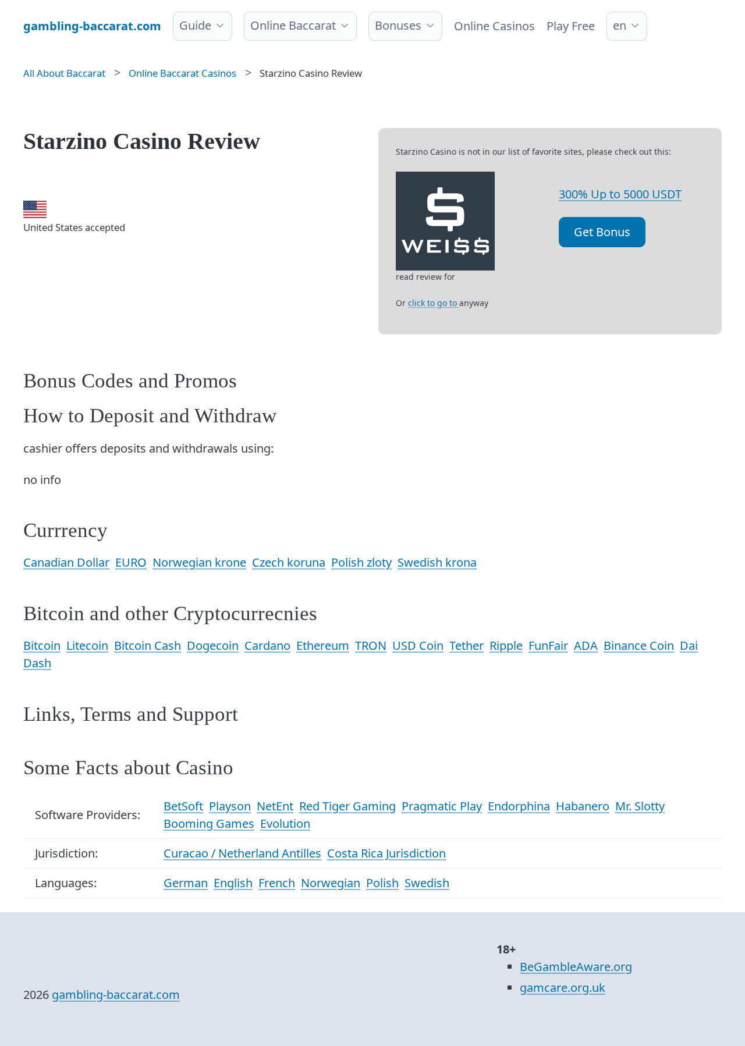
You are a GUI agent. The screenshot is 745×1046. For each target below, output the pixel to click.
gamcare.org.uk (562, 987)
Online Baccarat (293, 25)
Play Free (571, 26)
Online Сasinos (494, 26)
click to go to (433, 302)
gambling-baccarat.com (116, 994)
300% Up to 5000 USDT (620, 194)
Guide (195, 25)
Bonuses (398, 25)
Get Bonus (602, 232)
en (619, 25)
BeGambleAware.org (576, 966)
